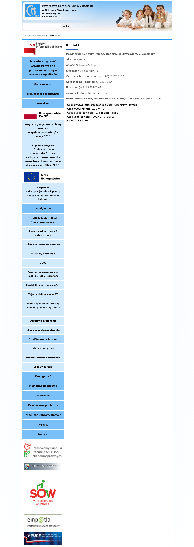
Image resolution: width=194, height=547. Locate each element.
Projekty (43, 103)
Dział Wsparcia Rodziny (43, 339)
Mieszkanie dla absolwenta (43, 329)
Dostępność (43, 376)
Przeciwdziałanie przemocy (43, 357)
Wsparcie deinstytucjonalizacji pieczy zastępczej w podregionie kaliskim (43, 193)
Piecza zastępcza (43, 348)
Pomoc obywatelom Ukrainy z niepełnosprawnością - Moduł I (43, 307)
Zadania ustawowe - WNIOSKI (43, 244)
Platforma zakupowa (43, 385)
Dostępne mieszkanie (43, 320)
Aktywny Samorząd (43, 253)
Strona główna (35, 35)
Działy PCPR (43, 208)
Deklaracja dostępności (43, 93)
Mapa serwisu (43, 84)
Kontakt (55, 35)
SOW (43, 262)
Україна (43, 424)
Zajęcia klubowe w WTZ (43, 294)
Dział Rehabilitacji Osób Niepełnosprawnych (43, 220)
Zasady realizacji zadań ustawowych (43, 233)
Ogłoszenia (43, 395)
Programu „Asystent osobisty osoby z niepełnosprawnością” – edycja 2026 (43, 130)
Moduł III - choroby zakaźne (43, 285)
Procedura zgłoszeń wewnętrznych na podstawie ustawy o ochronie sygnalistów (43, 68)
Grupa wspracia (42, 366)
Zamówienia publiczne (43, 405)
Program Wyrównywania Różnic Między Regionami (43, 274)
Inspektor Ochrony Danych (43, 414)
